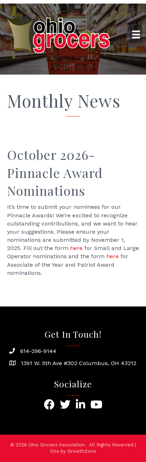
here (76, 248)
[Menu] (136, 34)
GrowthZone (81, 451)
